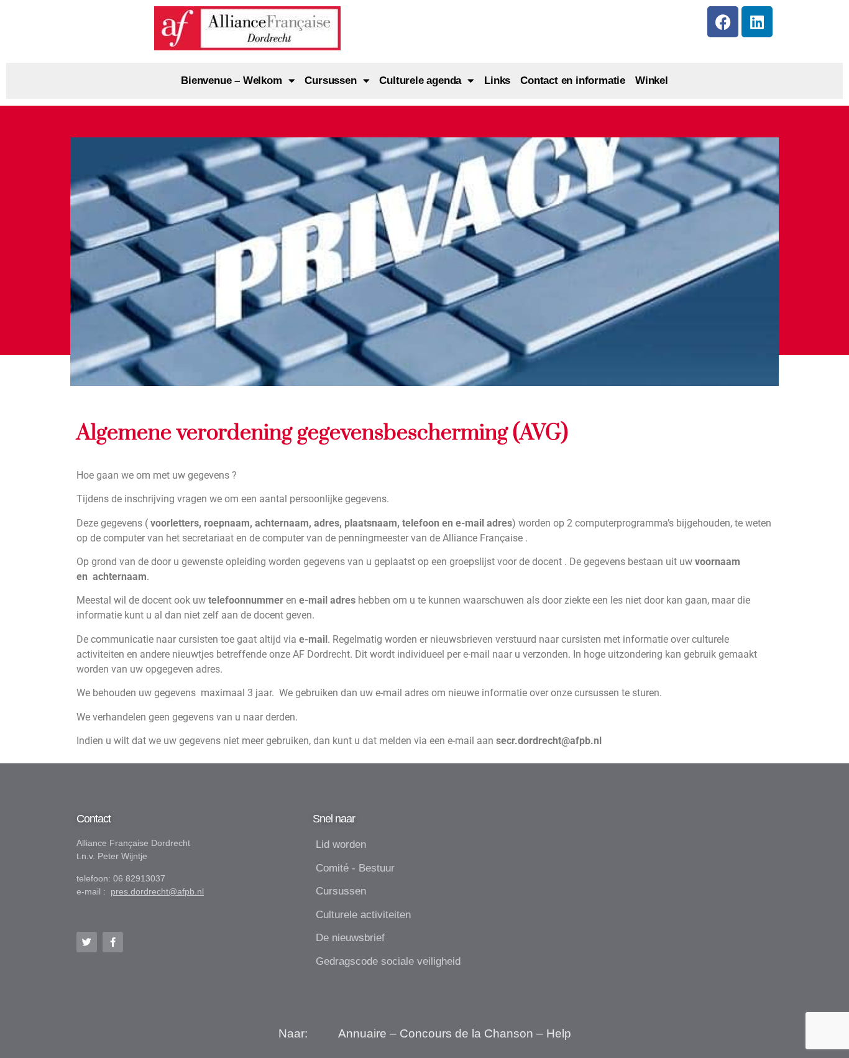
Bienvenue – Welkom (231, 80)
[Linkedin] (757, 21)
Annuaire (362, 1033)
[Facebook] (722, 21)
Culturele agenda (420, 80)
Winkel (651, 80)
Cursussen (330, 80)
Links (497, 80)
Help (558, 1033)
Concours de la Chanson (466, 1033)
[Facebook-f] (113, 942)
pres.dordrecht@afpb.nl (157, 891)
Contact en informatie (572, 80)
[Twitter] (86, 942)
